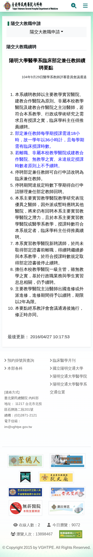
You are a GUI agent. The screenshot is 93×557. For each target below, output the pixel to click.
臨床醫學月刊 (64, 360)
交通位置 (57, 392)
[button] (85, 548)
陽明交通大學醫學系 (70, 384)
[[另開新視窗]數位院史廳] (56, 477)
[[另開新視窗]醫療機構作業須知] (25, 492)
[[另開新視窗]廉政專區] (66, 508)
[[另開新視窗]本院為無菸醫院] (25, 508)
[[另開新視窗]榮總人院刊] (25, 461)
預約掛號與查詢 (20, 360)
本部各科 (15, 368)
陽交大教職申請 (45, 32)
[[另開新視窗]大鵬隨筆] (68, 492)
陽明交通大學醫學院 (70, 376)
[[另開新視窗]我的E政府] (25, 477)
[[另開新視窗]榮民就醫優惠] (68, 460)
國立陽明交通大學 (68, 368)
